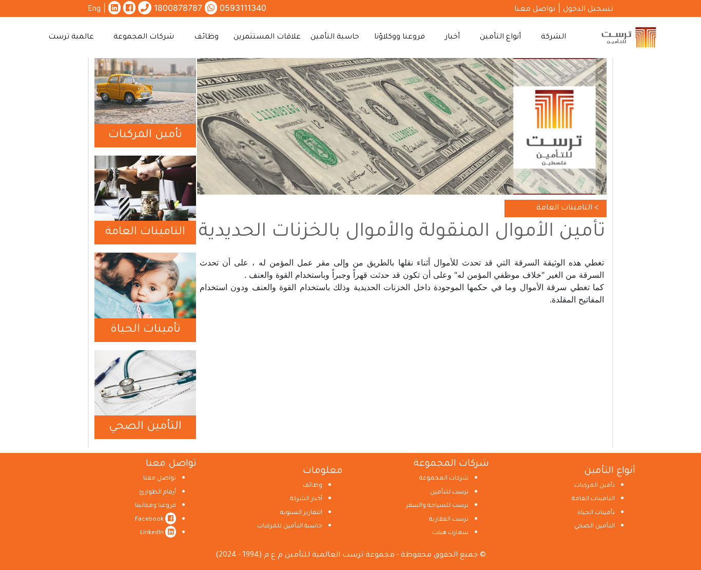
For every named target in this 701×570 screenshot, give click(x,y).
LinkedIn (152, 533)
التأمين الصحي (145, 427)
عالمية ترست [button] (71, 37)
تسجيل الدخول (588, 10)
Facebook (150, 520)
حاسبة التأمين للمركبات (289, 526)
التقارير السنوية (301, 513)
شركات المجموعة (444, 479)
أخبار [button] (452, 37)
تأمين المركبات (145, 135)
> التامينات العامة (567, 208)
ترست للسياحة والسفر (437, 506)
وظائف (312, 486)
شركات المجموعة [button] (143, 37)
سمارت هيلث (450, 533)
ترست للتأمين (449, 492)
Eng (94, 10)
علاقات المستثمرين (267, 37)
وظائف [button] (206, 37)
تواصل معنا (534, 10)
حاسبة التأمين (334, 37)
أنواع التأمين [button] (500, 37)
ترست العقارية (449, 520)
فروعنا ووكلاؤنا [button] (399, 37)
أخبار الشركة (306, 499)
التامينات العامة (145, 232)
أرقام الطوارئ (157, 492)
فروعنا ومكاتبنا (155, 506)
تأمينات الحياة (145, 330)
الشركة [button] (553, 37)
